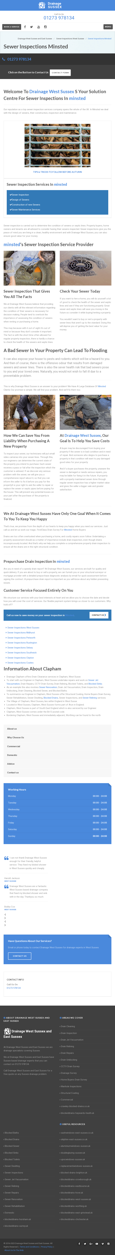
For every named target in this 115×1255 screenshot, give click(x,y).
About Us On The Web (14, 1250)
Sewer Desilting (12, 1166)
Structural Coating (70, 1093)
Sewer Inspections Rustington (22, 642)
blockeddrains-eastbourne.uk (75, 1186)
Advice (11, 764)
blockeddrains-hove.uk (72, 1192)
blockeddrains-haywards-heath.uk (77, 1113)
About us (12, 728)
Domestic (12, 755)
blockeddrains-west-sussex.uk (76, 1199)
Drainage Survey (69, 1073)
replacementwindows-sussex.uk (77, 1166)
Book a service (11, 27)
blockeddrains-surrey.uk (16, 1226)
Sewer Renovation (48, 687)
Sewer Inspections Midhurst (21, 632)
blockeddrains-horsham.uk (18, 1219)
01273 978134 (19, 59)
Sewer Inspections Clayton (20, 657)
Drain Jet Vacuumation (72, 1039)
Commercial (13, 746)
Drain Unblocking (69, 1059)
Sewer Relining (90, 697)
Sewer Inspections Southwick (22, 652)
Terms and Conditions (29, 1247)
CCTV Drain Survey (70, 1066)
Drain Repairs (67, 1053)
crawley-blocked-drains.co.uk (75, 1106)
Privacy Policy (47, 1247)
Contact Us (98, 615)
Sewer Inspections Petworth (21, 637)
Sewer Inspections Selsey (20, 647)
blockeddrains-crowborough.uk (76, 1179)
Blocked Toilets (12, 1159)
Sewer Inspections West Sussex (23, 627)
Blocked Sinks (95, 683)
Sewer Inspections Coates (20, 662)
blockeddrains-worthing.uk (74, 1206)
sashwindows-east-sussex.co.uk (77, 1132)
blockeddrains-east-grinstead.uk (77, 1212)
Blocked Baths (12, 1132)
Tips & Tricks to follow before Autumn (57, 172)
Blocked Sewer (12, 1146)
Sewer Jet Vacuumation (16, 1179)
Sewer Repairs (12, 1192)
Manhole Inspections (71, 1086)
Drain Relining (67, 1046)
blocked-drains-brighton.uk (74, 1172)
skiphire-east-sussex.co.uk (74, 1139)
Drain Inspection (69, 1033)
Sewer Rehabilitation (15, 1206)
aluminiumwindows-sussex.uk (75, 1146)
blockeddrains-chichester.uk (74, 1219)
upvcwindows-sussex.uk (73, 1159)
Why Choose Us (15, 737)
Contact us (13, 772)
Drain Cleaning (68, 1026)
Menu (108, 27)
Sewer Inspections (14, 1172)
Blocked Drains (51, 697)
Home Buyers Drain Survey (74, 1079)
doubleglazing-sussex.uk (73, 1152)
